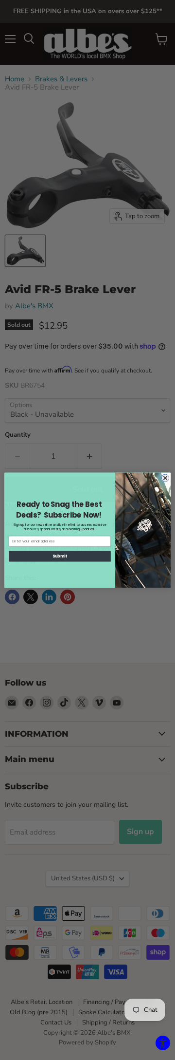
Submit (59, 555)
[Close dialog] (165, 477)
